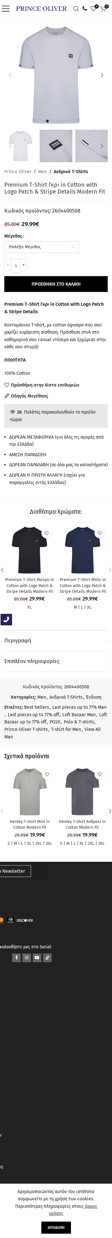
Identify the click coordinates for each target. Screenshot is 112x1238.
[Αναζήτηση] (77, 8)
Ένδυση (93, 697)
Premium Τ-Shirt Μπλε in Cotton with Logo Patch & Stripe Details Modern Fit (82, 585)
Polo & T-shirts (79, 722)
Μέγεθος (13, 236)
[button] (10, 75)
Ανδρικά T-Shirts (71, 171)
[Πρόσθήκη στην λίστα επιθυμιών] (46, 533)
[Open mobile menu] (7, 8)
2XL (38, 843)
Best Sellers (36, 707)
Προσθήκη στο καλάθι (56, 284)
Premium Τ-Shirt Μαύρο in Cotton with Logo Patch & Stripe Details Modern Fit (29, 585)
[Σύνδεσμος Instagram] (26, 958)
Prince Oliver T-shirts (26, 729)
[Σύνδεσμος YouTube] (37, 958)
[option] (47, 121)
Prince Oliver (17, 171)
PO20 (55, 722)
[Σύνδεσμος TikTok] (47, 958)
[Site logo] (41, 8)
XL (29, 607)
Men (42, 171)
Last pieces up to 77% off (33, 714)
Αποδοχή (56, 1227)
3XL (49, 843)
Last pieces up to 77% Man (79, 707)
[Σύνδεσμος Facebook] (16, 958)
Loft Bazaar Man (79, 714)
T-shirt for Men (66, 729)
